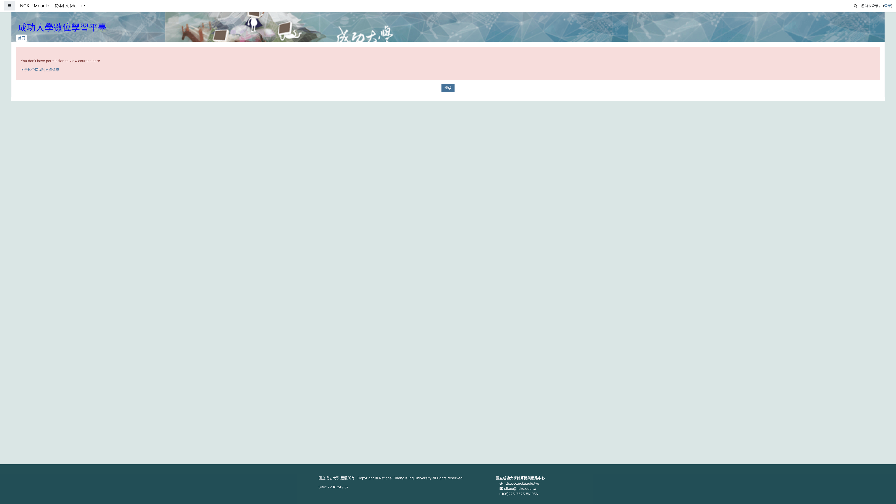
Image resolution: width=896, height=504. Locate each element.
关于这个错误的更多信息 (40, 69)
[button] (855, 5)
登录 (887, 6)
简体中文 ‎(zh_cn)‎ (69, 6)
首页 (21, 38)
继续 (448, 88)
